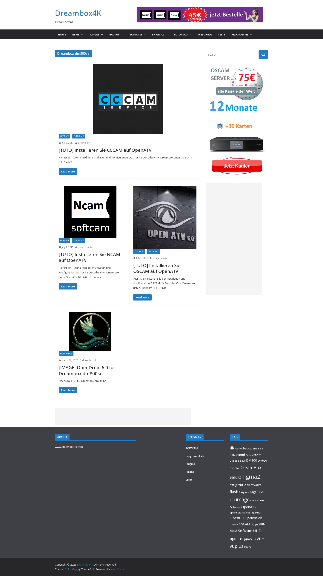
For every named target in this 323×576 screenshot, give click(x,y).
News (75, 34)
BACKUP (114, 34)
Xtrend (248, 547)
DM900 (251, 460)
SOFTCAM (136, 34)
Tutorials (181, 34)
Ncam (260, 500)
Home (62, 34)
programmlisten (196, 456)
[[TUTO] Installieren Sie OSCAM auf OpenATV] (165, 217)
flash (234, 491)
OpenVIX (234, 524)
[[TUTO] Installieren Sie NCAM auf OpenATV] (90, 212)
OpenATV (64, 136)
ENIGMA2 (158, 34)
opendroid (235, 512)
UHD (257, 530)
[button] (81, 34)
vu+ (260, 538)
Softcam (245, 530)
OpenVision (253, 518)
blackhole (258, 448)
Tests (221, 34)
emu (233, 477)
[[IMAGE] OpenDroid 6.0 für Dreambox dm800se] (90, 331)
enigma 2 (238, 484)
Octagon (235, 507)
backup (247, 448)
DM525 (233, 460)
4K (232, 448)
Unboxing (205, 34)
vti (254, 539)
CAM (233, 455)
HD (232, 499)
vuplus (236, 546)
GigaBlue (256, 492)
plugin (254, 524)
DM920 (262, 460)
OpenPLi (237, 517)
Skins (189, 480)
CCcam (249, 455)
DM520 (257, 455)
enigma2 (249, 476)
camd (240, 454)
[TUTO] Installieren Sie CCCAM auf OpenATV (105, 150)
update (236, 538)
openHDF (257, 512)
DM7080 (234, 468)
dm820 (241, 460)
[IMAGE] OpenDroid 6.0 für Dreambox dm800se (87, 370)
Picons (190, 472)
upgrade (248, 539)
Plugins (190, 464)
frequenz (244, 492)
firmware (254, 484)
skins (233, 531)
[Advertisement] (234, 239)
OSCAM (244, 524)
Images (94, 34)
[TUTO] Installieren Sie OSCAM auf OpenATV (156, 268)
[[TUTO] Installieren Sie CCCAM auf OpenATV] (127, 99)
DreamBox (250, 467)
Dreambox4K (78, 13)
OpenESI (246, 512)
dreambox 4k (85, 142)
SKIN (262, 524)
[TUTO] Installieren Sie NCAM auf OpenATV (89, 257)
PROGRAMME (239, 34)
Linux (253, 500)
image (243, 499)
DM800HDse (66, 353)
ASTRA (238, 448)
